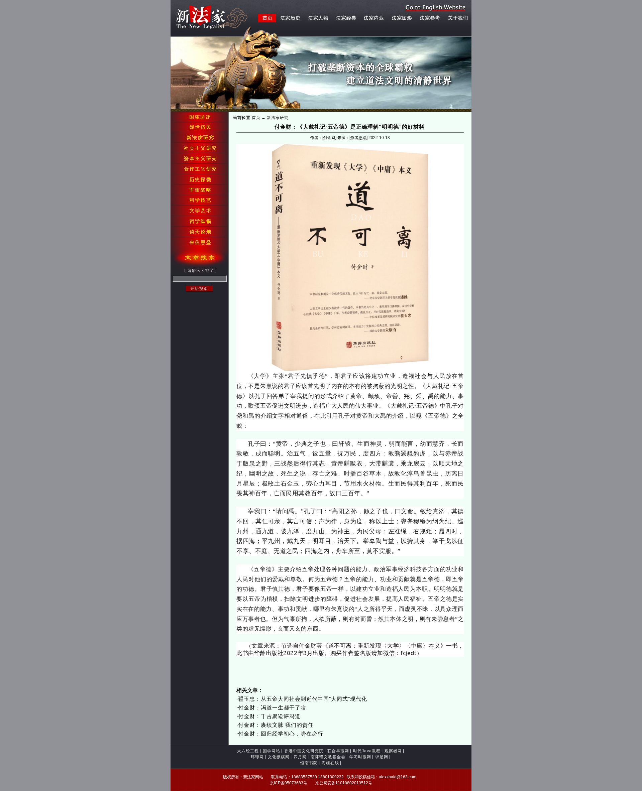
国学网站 (271, 751)
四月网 (300, 757)
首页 (256, 117)
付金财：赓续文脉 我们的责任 (276, 725)
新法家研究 (278, 117)
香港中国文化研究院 (303, 751)
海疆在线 (330, 763)
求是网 (381, 757)
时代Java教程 (367, 751)
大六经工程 (248, 751)
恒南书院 (309, 763)
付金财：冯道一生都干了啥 (272, 707)
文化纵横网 (279, 757)
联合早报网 (338, 751)
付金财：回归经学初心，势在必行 (280, 734)
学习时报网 (360, 757)
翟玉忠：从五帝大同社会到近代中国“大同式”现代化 (302, 699)
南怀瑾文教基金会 (328, 757)
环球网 (257, 757)
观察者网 (393, 751)
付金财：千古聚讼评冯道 (269, 716)
